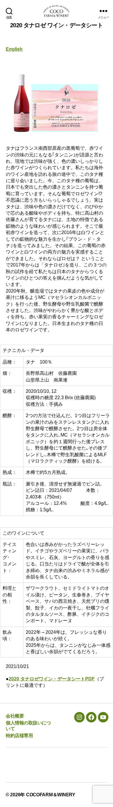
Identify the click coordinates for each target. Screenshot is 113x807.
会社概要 (15, 715)
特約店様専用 (19, 735)
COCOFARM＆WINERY (50, 794)
